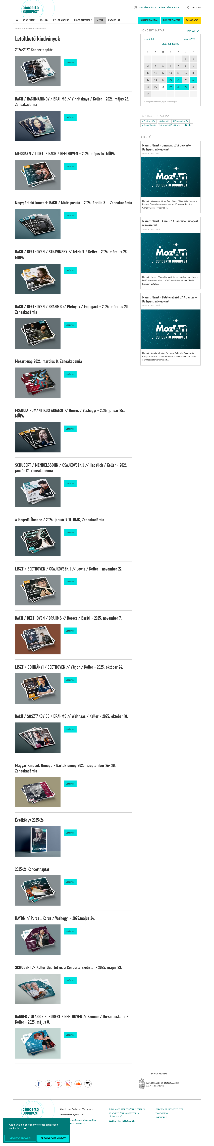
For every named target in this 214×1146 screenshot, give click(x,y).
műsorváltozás (148, 125)
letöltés (70, 63)
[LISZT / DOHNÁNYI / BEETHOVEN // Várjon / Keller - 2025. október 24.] (38, 688)
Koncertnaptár (171, 20)
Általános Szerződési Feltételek (127, 1109)
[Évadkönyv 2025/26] (38, 841)
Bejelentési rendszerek (122, 1121)
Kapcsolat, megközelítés (169, 1109)
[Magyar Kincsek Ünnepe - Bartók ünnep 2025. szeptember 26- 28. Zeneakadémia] (38, 792)
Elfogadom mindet (53, 1138)
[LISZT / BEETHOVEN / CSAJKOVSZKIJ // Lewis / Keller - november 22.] (38, 590)
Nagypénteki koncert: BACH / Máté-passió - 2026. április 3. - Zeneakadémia (73, 203)
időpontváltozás (180, 121)
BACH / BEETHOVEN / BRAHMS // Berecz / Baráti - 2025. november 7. (68, 618)
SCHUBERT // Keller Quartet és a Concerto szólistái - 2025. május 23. (68, 967)
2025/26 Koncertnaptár (32, 869)
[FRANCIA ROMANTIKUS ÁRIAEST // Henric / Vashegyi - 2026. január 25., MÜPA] (38, 437)
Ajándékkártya (149, 20)
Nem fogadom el (20, 1138)
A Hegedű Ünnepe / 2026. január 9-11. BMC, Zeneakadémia (59, 520)
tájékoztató (164, 121)
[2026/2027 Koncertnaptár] (38, 71)
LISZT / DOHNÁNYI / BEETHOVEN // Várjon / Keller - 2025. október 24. (69, 667)
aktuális (187, 125)
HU (193, 7)
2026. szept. (190, 39)
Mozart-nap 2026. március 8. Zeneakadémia (48, 361)
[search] (189, 7)
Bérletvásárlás (168, 7)
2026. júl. (150, 39)
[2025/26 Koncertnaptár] (38, 890)
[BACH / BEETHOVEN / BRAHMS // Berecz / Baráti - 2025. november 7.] (38, 639)
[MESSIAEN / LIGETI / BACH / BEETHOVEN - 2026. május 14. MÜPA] (38, 175)
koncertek (193, 31)
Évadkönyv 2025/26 (29, 820)
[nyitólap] (16, 20)
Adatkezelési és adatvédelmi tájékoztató (124, 1115)
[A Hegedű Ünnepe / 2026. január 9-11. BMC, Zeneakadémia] (38, 541)
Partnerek (161, 1117)
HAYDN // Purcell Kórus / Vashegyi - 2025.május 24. (55, 918)
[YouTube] (48, 1083)
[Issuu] (58, 1083)
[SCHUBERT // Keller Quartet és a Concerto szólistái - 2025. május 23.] (38, 989)
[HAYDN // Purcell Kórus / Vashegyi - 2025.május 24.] (38, 939)
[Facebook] (38, 1083)
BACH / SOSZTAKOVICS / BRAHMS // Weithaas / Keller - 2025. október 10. (71, 716)
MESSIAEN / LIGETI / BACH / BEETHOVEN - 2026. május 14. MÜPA (65, 153)
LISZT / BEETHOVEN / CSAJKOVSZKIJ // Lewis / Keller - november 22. (69, 569)
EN (199, 7)
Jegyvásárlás (145, 7)
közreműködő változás (169, 125)
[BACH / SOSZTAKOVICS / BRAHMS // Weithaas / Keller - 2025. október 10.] (38, 737)
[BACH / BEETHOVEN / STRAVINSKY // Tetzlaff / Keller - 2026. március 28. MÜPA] (38, 279)
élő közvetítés (148, 121)
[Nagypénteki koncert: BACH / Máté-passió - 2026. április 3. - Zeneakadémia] (38, 224)
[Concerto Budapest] (42, 8)
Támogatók (161, 1113)
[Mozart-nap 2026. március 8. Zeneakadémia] (38, 383)
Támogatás (192, 20)
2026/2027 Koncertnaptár (33, 50)
